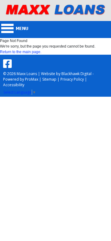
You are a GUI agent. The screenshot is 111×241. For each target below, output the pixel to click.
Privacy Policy (72, 79)
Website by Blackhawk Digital (66, 73)
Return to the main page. (20, 52)
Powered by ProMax (20, 79)
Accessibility (13, 84)
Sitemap (49, 79)
